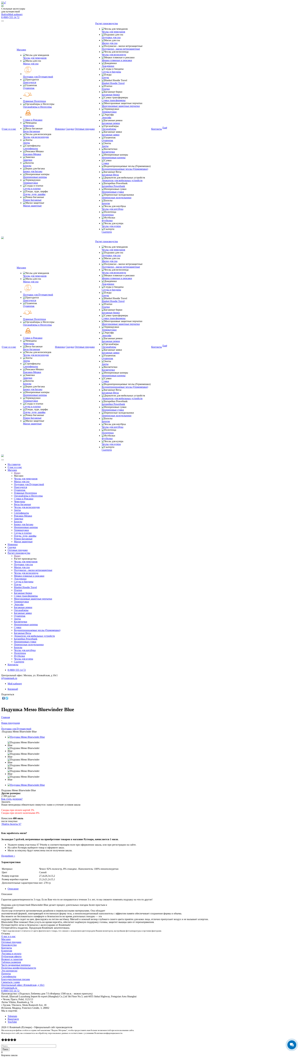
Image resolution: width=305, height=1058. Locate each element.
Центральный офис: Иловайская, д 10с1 (22, 985)
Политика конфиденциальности (18, 967)
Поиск (5, 1049)
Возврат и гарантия (11, 959)
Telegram (12, 1016)
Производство (9, 945)
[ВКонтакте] (3, 698)
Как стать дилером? (12, 799)
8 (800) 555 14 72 (10, 17)
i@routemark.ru (9, 678)
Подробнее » (8, 855)
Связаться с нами (10, 982)
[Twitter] (7, 698)
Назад (17, 473)
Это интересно (9, 970)
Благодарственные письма (15, 979)
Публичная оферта (11, 956)
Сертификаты (8, 976)
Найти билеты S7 (11, 824)
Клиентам (6, 950)
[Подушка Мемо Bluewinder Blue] (26, 737)
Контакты (6, 947)
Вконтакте (13, 1019)
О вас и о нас (8, 936)
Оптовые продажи (11, 942)
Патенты (6, 973)
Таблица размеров (11, 962)
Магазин (6, 939)
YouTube (12, 1022)
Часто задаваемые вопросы (15, 965)
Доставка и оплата (11, 953)
